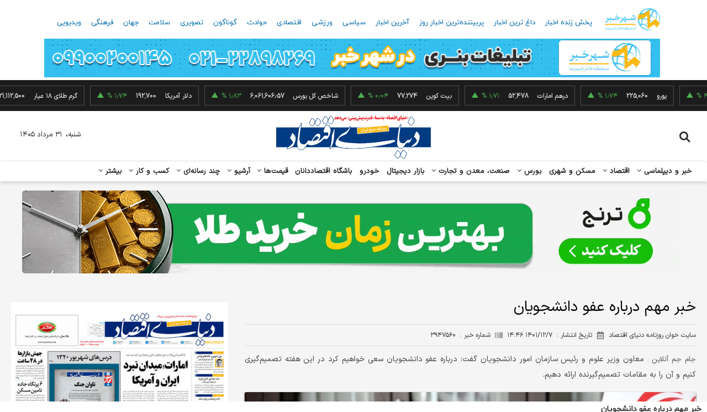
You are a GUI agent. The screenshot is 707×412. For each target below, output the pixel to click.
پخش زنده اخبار (568, 23)
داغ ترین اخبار (514, 23)
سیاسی (354, 23)
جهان (131, 23)
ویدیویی (69, 23)
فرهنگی (102, 23)
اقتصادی (289, 23)
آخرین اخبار (392, 23)
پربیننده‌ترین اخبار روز (451, 23)
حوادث (257, 23)
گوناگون (225, 23)
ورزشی (322, 23)
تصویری (191, 23)
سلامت (159, 23)
